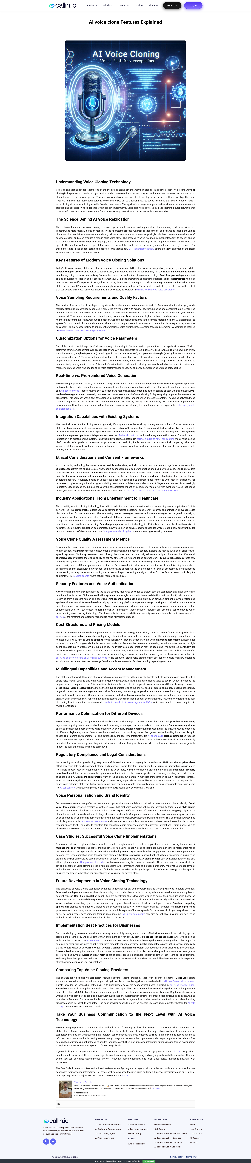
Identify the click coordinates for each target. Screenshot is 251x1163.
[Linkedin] (58, 1104)
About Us (153, 5)
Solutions (107, 5)
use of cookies (135, 1161)
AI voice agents (81, 576)
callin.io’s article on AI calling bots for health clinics (152, 490)
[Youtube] (53, 1141)
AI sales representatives (94, 821)
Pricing (139, 5)
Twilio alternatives (128, 435)
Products (92, 5)
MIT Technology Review (141, 248)
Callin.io (176, 1051)
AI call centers (67, 787)
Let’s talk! (156, 1088)
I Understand (149, 1161)
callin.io (60, 616)
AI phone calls (155, 735)
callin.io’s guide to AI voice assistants (155, 289)
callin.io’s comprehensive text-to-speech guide (82, 330)
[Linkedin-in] (46, 1141)
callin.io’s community (133, 914)
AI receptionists (95, 940)
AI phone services (69, 390)
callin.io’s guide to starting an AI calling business (81, 657)
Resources (123, 5)
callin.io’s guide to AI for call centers (155, 439)
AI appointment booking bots (118, 531)
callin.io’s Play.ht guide (182, 985)
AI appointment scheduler (93, 862)
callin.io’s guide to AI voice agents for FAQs (128, 702)
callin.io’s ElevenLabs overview (178, 981)
